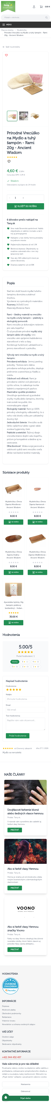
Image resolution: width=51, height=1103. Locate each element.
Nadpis (9, 694)
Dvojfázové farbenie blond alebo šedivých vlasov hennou (25, 811)
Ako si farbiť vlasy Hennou (22, 868)
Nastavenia (25, 1084)
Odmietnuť (25, 1091)
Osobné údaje (8, 1037)
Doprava (5, 1006)
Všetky (15, 662)
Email (8, 705)
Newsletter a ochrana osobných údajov (18, 1024)
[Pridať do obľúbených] (6, 55)
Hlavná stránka (7, 30)
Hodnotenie (11, 686)
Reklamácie (7, 1017)
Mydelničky (22, 30)
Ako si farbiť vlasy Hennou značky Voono (22, 928)
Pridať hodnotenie (17, 735)
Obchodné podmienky (11, 1013)
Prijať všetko (25, 1098)
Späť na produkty (13, 47)
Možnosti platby (9, 1010)
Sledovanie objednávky (12, 1044)
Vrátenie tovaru (8, 1021)
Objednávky (7, 1040)
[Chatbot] (5, 1097)
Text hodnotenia (13, 716)
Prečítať (15, 830)
